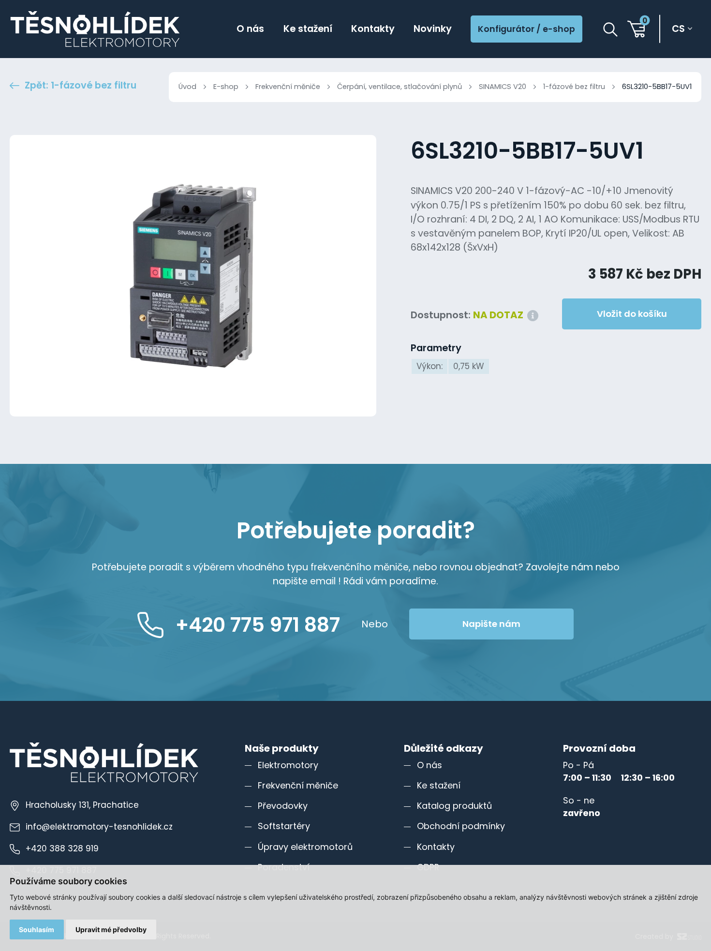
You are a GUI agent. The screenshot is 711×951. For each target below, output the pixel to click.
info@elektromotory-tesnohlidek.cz (99, 826)
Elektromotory (288, 765)
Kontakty (373, 28)
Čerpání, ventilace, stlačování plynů (399, 86)
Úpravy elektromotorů (305, 847)
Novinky (433, 28)
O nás (250, 28)
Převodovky (283, 806)
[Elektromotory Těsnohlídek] (95, 29)
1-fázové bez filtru (574, 86)
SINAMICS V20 (502, 86)
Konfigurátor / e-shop (526, 29)
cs (678, 28)
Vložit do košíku (632, 314)
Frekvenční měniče (287, 86)
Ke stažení (307, 28)
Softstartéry (284, 826)
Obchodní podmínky (461, 826)
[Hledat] (610, 29)
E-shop (225, 86)
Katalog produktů (454, 806)
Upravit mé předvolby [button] (111, 929)
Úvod (187, 86)
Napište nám (491, 624)
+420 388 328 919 (62, 848)
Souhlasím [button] (36, 929)
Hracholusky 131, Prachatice (82, 805)
